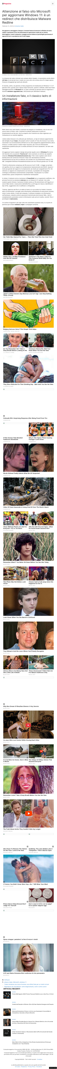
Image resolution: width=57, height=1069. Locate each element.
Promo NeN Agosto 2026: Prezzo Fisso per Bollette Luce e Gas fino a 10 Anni (33, 994)
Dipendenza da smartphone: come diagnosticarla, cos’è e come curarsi (25, 986)
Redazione (24, 1066)
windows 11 (23, 982)
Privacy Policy (31, 1066)
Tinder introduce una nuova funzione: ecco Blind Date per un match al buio (26, 984)
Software (7, 980)
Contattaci (39, 1059)
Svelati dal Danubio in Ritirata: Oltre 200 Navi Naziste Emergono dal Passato (33, 1004)
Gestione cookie (53, 1067)
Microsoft (16, 982)
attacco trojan (8, 982)
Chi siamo (17, 1066)
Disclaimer (39, 1066)
